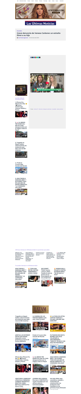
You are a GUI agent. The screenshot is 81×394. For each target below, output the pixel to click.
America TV (36, 109)
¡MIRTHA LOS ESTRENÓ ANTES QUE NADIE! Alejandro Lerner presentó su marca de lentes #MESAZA (19, 256)
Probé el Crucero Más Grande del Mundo (40, 254)
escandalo (54, 109)
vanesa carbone (60, 109)
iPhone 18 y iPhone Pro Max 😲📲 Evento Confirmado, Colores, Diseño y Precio (22, 359)
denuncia (41, 109)
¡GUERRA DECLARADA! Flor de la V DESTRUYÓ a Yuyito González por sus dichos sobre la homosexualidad (40, 381)
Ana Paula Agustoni (23, 37)
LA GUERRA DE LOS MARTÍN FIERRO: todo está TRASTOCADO (39, 317)
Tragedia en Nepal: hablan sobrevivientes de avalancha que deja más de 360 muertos (50, 255)
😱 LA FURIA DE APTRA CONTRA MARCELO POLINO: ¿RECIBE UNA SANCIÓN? (57, 318)
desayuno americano (47, 109)
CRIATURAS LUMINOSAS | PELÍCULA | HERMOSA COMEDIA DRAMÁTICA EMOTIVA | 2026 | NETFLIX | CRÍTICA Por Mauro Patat (23, 382)
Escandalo (19, 31)
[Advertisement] (40, 46)
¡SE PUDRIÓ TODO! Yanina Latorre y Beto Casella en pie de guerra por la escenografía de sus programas (46, 273)
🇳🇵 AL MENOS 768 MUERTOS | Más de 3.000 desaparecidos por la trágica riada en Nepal (61, 255)
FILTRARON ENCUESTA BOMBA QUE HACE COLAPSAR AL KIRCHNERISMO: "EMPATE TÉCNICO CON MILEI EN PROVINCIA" (57, 338)
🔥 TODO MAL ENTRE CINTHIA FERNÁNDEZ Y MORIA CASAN (33, 271)
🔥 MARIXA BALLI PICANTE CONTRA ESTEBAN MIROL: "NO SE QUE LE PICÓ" (60, 271)
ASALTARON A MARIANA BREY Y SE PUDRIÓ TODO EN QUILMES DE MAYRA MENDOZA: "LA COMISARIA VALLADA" (58, 360)
